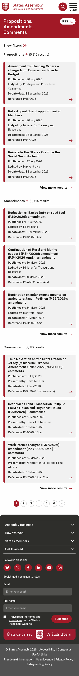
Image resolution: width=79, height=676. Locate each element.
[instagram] (59, 567)
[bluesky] (7, 567)
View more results (53, 187)
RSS (65, 21)
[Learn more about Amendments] (28, 201)
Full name (9, 600)
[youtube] (49, 567)
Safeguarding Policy (39, 664)
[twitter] (17, 567)
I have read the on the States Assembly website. (24, 620)
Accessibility (47, 649)
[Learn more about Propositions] (27, 54)
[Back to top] (74, 671)
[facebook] (28, 567)
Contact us (65, 649)
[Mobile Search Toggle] (62, 6)
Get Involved (14, 549)
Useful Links (39, 654)
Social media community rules (21, 576)
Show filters (12, 45)
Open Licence (44, 659)
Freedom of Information (18, 659)
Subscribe (61, 618)
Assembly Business (19, 525)
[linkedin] (38, 567)
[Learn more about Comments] (23, 347)
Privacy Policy (64, 659)
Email (6, 584)
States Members (17, 541)
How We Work (15, 533)
